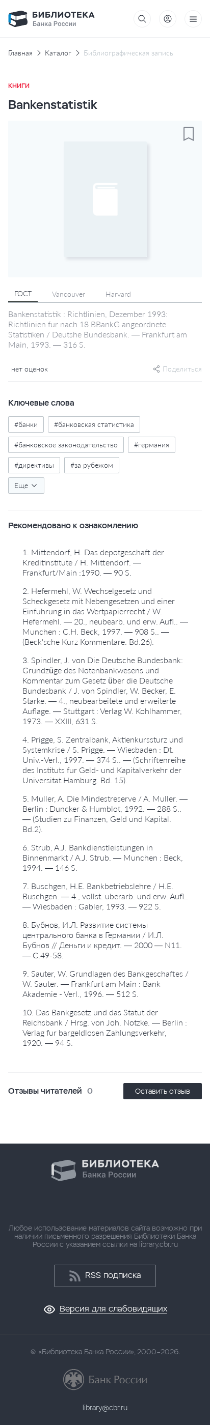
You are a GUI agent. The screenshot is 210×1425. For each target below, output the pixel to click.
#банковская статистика (94, 424)
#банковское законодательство (66, 444)
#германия (151, 444)
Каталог (58, 53)
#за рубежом (91, 465)
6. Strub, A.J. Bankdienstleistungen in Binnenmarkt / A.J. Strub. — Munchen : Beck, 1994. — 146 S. (102, 857)
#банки (26, 424)
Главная (20, 53)
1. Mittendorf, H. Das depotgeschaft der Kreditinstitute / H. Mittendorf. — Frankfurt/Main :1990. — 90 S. (93, 562)
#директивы (34, 465)
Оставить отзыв (162, 1091)
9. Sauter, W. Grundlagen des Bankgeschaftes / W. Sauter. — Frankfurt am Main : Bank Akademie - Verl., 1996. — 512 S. (105, 983)
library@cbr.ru (105, 1407)
